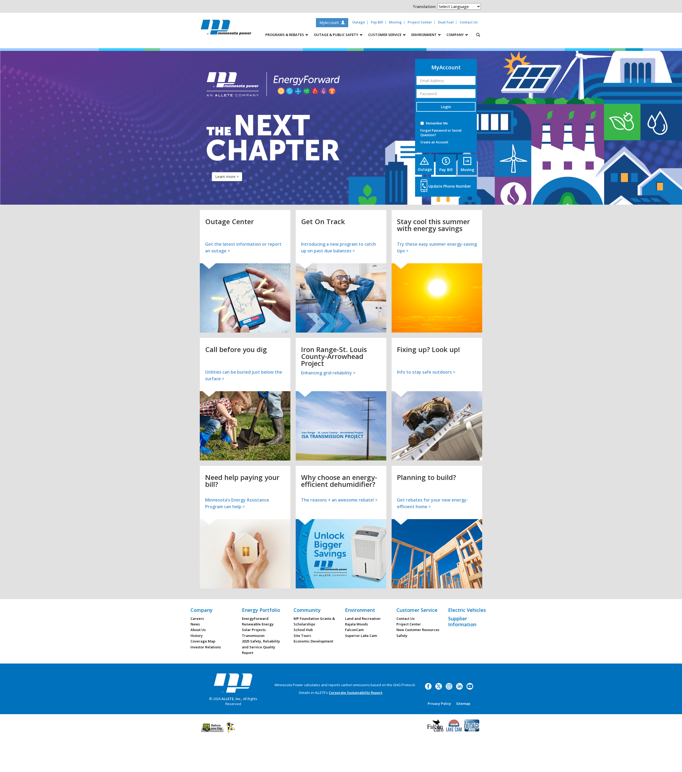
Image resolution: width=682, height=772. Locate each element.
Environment (360, 610)
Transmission (253, 635)
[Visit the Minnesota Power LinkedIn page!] (459, 686)
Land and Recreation (362, 618)
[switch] (422, 123)
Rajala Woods (356, 624)
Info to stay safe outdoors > (426, 372)
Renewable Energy (258, 624)
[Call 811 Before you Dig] (212, 727)
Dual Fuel (446, 22)
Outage (358, 22)
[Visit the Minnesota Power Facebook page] (428, 686)
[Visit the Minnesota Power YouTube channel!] (469, 686)
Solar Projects (254, 629)
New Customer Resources (417, 629)
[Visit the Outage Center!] (471, 725)
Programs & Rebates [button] (285, 34)
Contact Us (469, 22)
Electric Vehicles (467, 610)
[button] (446, 142)
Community (307, 610)
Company (201, 610)
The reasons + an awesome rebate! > (339, 500)
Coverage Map (202, 641)
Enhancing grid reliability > (328, 373)
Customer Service (416, 610)
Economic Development (313, 641)
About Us (198, 629)
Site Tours (302, 635)
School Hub (303, 629)
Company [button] (455, 34)
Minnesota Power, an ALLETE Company (226, 29)
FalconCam (354, 629)
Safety (401, 635)
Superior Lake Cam (361, 635)
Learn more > (227, 176)
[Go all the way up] (672, 762)
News (195, 624)
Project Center (420, 22)
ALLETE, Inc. (231, 698)
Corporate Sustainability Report (355, 692)
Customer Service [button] (385, 34)
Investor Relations (205, 647)
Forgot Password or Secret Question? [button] (441, 132)
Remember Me (437, 123)
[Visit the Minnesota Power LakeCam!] (454, 725)
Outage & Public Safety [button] (336, 34)
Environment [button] (424, 34)
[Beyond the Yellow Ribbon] (231, 727)
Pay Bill (377, 22)
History (196, 635)
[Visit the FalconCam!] (435, 725)
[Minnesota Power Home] (233, 682)
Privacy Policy (439, 703)
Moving (395, 22)
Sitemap (463, 703)
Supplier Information (462, 621)
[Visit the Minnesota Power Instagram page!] (449, 686)
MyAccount (330, 22)
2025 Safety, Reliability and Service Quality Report (261, 647)
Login (446, 106)
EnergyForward (255, 618)
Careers (197, 618)
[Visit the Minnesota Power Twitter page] (438, 686)
